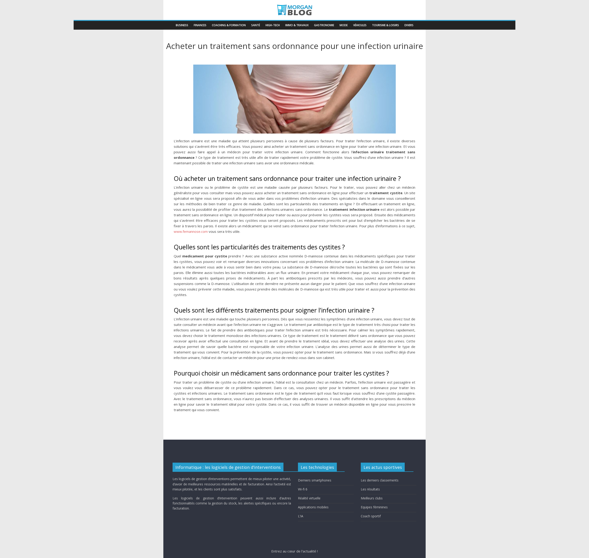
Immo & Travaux (297, 25)
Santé (255, 25)
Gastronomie (324, 25)
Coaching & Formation (229, 25)
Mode (344, 25)
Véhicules (360, 25)
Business (182, 25)
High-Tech (273, 25)
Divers (408, 25)
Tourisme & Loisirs (385, 25)
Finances (200, 25)
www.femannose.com (191, 231)
